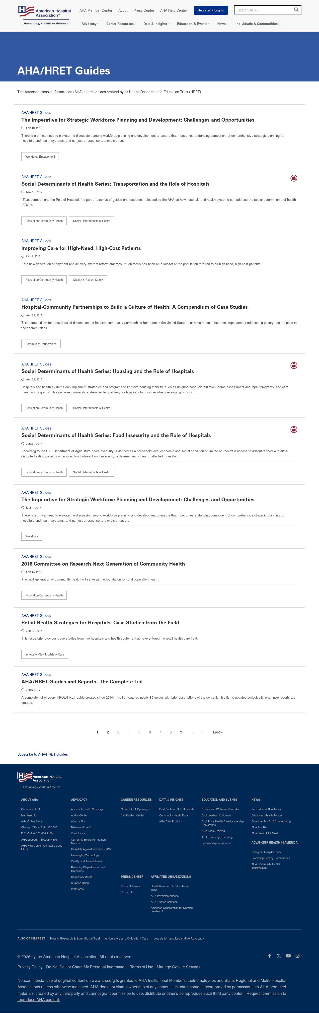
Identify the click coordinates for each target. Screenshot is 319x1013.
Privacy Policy (30, 967)
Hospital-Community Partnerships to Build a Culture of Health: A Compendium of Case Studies (134, 307)
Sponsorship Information (216, 843)
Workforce (31, 536)
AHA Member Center (96, 10)
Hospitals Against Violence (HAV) (91, 849)
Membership (28, 815)
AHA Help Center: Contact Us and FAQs (41, 847)
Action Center (79, 815)
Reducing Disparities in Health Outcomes (89, 868)
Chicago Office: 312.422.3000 (39, 827)
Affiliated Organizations (171, 876)
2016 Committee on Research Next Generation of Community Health (103, 564)
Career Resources (120, 23)
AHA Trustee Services (164, 901)
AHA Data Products (171, 821)
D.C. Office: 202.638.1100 (37, 833)
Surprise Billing (80, 882)
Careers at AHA (30, 809)
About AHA (29, 799)
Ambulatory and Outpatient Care (127, 938)
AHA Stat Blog (259, 827)
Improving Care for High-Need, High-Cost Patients (81, 248)
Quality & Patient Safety (88, 280)
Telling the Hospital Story (266, 852)
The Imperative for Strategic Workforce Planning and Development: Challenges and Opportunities (137, 120)
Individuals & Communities (257, 23)
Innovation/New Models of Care (44, 654)
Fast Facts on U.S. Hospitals (176, 809)
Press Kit (126, 892)
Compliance (78, 833)
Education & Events (192, 23)
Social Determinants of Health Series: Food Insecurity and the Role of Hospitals (116, 435)
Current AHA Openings (135, 809)
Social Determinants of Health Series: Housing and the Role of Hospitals (107, 371)
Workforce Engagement (40, 156)
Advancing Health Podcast (267, 815)
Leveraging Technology (85, 855)
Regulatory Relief (81, 876)
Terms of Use (141, 967)
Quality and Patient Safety (86, 861)
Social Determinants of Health (91, 221)
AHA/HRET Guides (36, 112)
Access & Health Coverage (87, 809)
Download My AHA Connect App (271, 821)
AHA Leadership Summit (216, 815)
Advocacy (88, 23)
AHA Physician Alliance (165, 895)
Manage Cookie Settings (178, 967)
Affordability (78, 821)
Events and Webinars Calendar (220, 809)
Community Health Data (173, 815)
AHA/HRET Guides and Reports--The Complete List (82, 682)
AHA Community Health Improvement (265, 865)
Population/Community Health (44, 221)
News (221, 23)
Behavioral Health (81, 827)
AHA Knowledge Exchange (218, 837)
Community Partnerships (41, 344)
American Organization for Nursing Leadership (172, 909)
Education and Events (219, 799)
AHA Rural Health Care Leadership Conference (223, 823)
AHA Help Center (173, 10)
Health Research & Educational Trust (169, 887)
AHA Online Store (31, 821)
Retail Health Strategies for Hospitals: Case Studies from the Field (100, 623)
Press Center (144, 10)
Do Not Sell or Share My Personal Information (86, 967)
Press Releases (130, 886)
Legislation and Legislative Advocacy (179, 938)
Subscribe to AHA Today (266, 809)
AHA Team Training (213, 830)
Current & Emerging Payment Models (88, 841)
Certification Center (132, 815)
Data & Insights (155, 23)
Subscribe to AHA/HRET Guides (42, 754)
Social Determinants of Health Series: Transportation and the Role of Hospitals (115, 184)
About (123, 10)
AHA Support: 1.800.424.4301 (39, 839)
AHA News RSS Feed (264, 833)
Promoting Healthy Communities (270, 858)
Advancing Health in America (274, 842)
